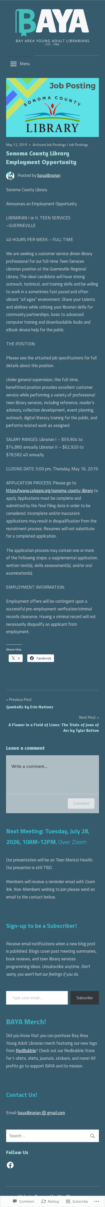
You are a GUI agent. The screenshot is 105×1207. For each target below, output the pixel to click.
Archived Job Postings (49, 144)
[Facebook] (10, 1165)
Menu (25, 63)
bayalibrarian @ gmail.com (41, 1112)
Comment (81, 803)
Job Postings (78, 144)
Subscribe (84, 998)
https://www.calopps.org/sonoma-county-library (49, 490)
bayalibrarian (48, 175)
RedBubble (26, 1050)
